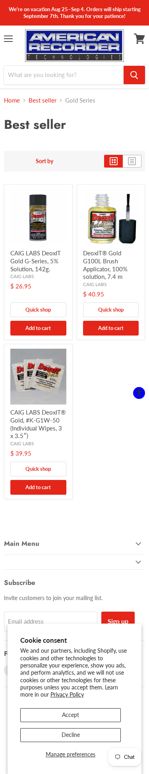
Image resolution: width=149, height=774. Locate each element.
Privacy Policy (67, 694)
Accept (70, 714)
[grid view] (113, 161)
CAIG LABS (22, 276)
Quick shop (38, 309)
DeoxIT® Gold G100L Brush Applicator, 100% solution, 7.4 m (105, 264)
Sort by (44, 161)
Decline (71, 734)
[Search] (134, 75)
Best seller (42, 100)
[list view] (132, 161)
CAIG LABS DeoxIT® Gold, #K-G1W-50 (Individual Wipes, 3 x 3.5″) (38, 424)
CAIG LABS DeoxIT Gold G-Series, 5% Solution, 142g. (35, 260)
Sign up (118, 621)
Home (12, 100)
